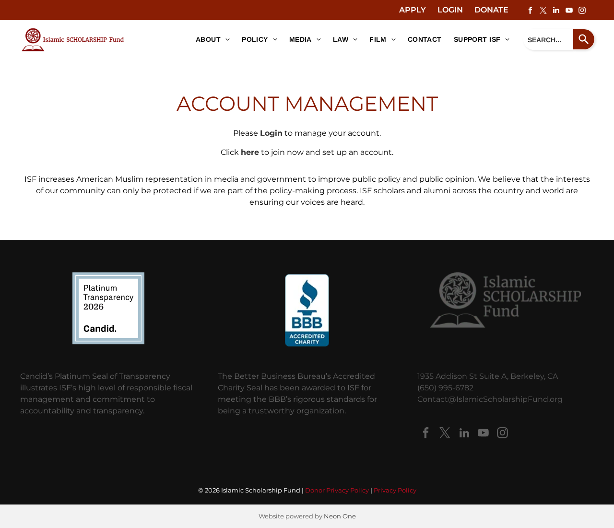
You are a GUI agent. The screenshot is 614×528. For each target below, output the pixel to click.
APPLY (412, 9)
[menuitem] (209, 40)
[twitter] (543, 11)
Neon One (340, 516)
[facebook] (530, 11)
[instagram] (582, 11)
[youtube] (569, 11)
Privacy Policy (395, 490)
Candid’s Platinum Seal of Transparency (95, 376)
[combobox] (548, 39)
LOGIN (450, 9)
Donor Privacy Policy (337, 490)
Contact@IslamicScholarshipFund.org (490, 399)
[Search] (584, 39)
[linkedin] (556, 11)
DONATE (491, 9)
